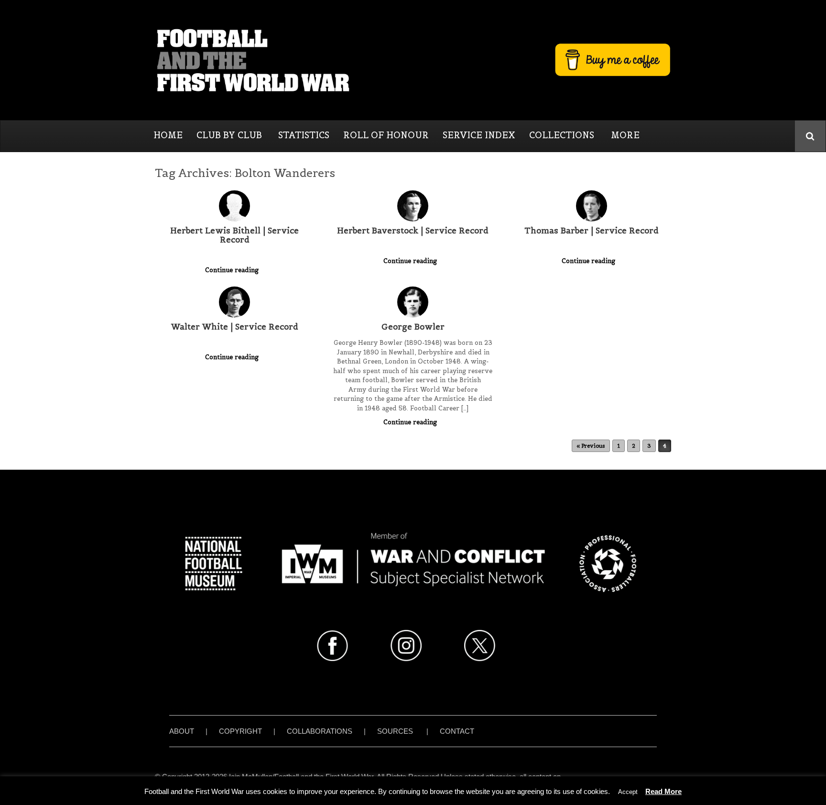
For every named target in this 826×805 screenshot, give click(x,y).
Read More (663, 791)
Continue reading (233, 270)
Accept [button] (628, 791)
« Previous (590, 445)
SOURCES (395, 731)
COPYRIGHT (240, 731)
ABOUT (181, 731)
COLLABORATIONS (319, 731)
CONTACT (457, 731)
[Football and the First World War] (413, 59)
